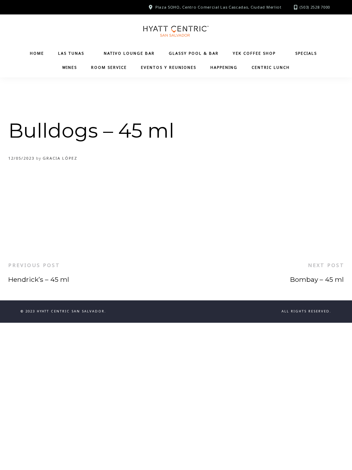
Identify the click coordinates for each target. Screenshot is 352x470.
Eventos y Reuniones (168, 67)
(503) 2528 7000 (314, 7)
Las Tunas (71, 53)
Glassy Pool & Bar (194, 53)
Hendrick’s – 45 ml (38, 279)
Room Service (109, 67)
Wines (69, 67)
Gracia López (60, 158)
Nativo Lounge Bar (129, 53)
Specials (306, 53)
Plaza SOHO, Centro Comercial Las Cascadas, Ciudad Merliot (218, 7)
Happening (224, 67)
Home (37, 53)
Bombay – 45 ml (317, 279)
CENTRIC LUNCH (271, 67)
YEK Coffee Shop (254, 53)
